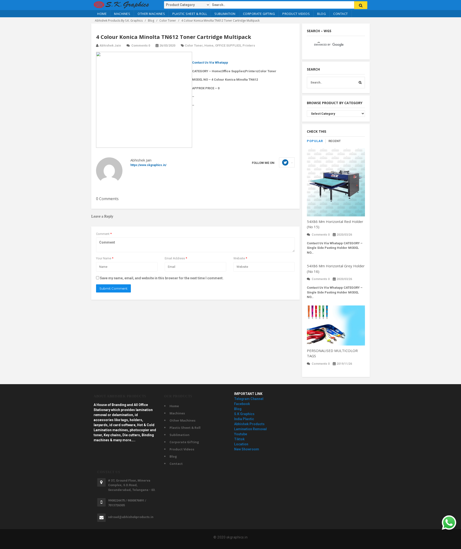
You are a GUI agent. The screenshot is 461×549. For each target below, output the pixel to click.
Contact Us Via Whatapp (210, 62)
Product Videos (296, 14)
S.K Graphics (244, 414)
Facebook (242, 404)
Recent (334, 141)
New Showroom (246, 449)
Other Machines (151, 14)
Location (241, 444)
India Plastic (244, 419)
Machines (122, 14)
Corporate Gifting (259, 14)
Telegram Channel (248, 399)
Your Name (104, 258)
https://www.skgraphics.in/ (148, 165)
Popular (315, 141)
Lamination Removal (250, 429)
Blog (321, 14)
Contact (340, 14)
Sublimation (225, 14)
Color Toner (194, 45)
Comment (104, 234)
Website (240, 258)
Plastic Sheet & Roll (189, 14)
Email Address (176, 258)
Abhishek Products (249, 424)
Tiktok (239, 439)
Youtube (240, 434)
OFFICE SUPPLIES (228, 45)
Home (102, 14)
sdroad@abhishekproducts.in (130, 517)
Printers (249, 45)
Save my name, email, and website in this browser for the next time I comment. (162, 278)
